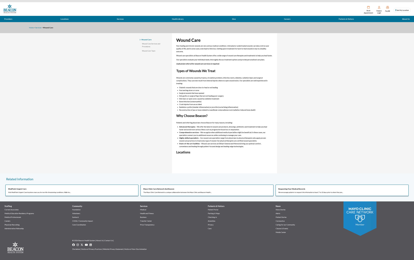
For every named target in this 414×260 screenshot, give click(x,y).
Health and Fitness (147, 213)
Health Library (178, 19)
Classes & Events (282, 228)
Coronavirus (280, 221)
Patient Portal (213, 210)
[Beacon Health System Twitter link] (82, 244)
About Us (406, 19)
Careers (287, 19)
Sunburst (75, 217)
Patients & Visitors (346, 19)
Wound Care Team (148, 51)
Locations (65, 19)
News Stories (280, 210)
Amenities (211, 221)
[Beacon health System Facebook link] (73, 244)
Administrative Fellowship (14, 228)
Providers (8, 19)
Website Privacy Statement (113, 249)
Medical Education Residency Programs (19, 213)
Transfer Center (146, 221)
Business (143, 217)
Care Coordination (79, 225)
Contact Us (108, 240)
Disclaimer (76, 249)
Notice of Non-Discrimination (135, 249)
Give (234, 19)
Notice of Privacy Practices (91, 249)
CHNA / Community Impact (82, 221)
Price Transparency (147, 225)
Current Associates (12, 210)
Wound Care (146, 40)
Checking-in (212, 217)
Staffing (8, 206)
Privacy (210, 225)
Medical (143, 210)
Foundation (76, 210)
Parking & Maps (214, 213)
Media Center (281, 232)
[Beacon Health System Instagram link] (78, 244)
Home (31, 28)
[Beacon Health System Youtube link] (86, 244)
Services (120, 19)
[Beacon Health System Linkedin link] (90, 244)
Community (77, 206)
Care (209, 228)
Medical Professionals (13, 217)
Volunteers (76, 213)
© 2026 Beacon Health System (83, 240)
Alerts (278, 213)
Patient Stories (281, 217)
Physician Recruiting (12, 225)
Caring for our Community (285, 225)
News (278, 206)
